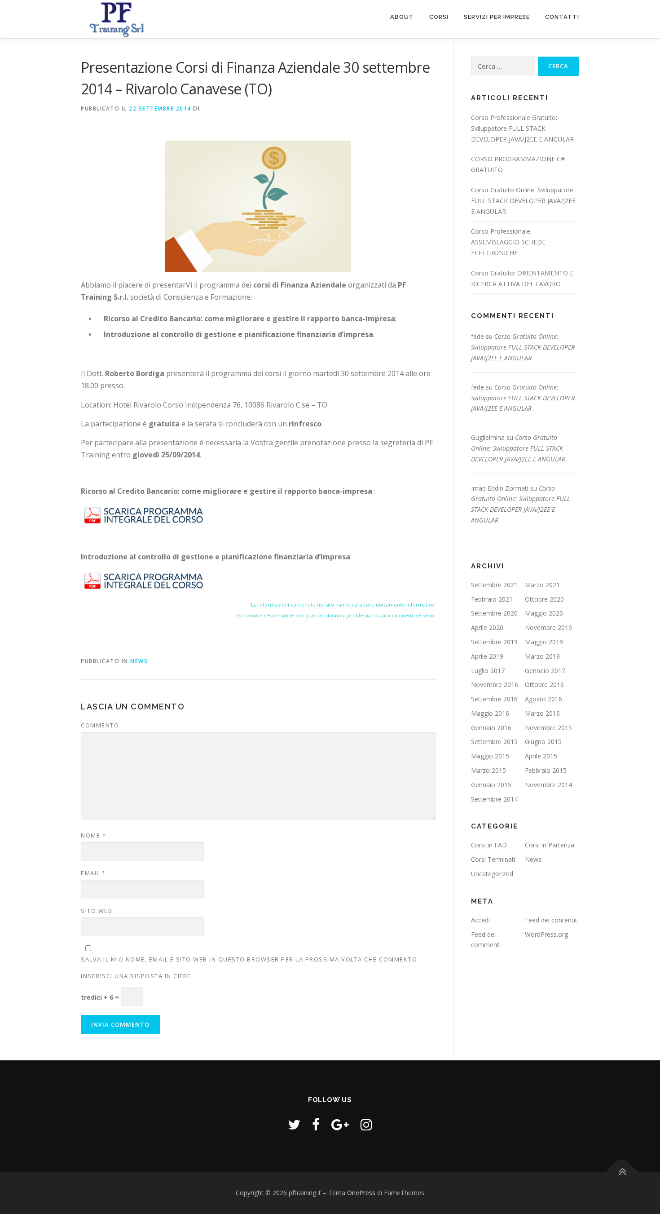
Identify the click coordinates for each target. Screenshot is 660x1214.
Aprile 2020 (487, 627)
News (139, 661)
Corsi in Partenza (549, 845)
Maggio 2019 (544, 642)
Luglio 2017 (488, 670)
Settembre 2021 (494, 584)
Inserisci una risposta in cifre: (137, 976)
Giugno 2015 (543, 741)
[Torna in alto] (622, 1171)
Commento (100, 725)
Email (93, 873)
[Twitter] (294, 1124)
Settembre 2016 (494, 699)
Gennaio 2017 (545, 670)
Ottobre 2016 (544, 684)
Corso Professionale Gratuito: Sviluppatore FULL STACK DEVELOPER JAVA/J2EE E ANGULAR (522, 128)
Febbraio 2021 (492, 599)
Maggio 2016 (490, 713)
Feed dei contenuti (552, 920)
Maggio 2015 (490, 756)
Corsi (439, 16)
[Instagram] (366, 1124)
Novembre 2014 (548, 784)
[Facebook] (316, 1124)
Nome (93, 835)
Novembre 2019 (548, 627)
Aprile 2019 (487, 656)
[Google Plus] (340, 1124)
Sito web (96, 911)
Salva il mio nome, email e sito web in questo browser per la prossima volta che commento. (250, 959)
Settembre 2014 (494, 799)
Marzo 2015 (488, 770)
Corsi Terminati (493, 859)
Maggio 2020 (544, 613)
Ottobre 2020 (544, 599)
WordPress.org (546, 934)
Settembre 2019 (494, 642)
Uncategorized (492, 873)
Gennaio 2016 (491, 727)
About (402, 16)
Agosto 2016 (543, 699)
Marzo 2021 (542, 584)
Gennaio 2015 (491, 784)
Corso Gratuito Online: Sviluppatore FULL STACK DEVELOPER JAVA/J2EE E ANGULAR (523, 201)
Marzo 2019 (542, 656)
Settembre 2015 (494, 741)
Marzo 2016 (542, 713)
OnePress (361, 1192)
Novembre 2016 (494, 684)
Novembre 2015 (548, 727)
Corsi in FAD (489, 845)
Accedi (480, 920)
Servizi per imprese (497, 16)
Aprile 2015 (541, 756)
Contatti (562, 16)
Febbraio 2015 (546, 770)
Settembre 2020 (494, 613)
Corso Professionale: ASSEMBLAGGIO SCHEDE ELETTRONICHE (508, 242)
